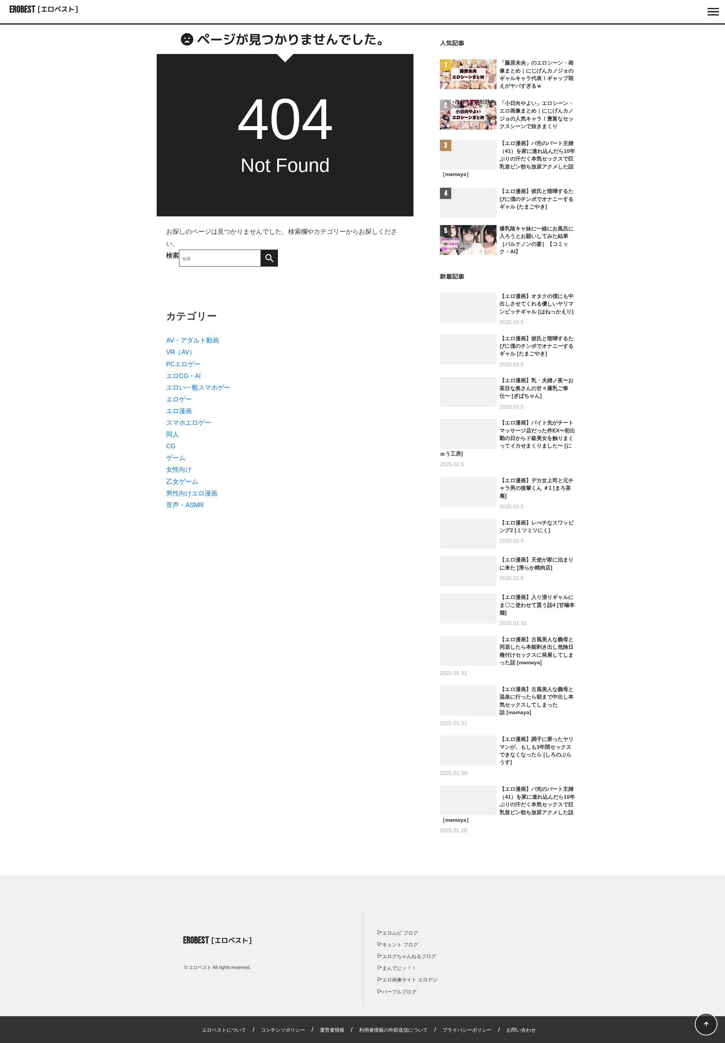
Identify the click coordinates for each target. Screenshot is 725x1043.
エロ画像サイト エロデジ (410, 980)
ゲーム (175, 457)
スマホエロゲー (188, 422)
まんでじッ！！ (399, 968)
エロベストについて (224, 1030)
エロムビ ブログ (400, 933)
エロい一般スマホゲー (198, 387)
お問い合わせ (521, 1030)
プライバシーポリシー (467, 1030)
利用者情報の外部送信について (393, 1030)
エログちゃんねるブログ (409, 956)
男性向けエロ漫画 (192, 493)
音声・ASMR (185, 505)
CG (171, 446)
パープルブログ (399, 992)
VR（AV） (181, 352)
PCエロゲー (183, 364)
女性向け (179, 469)
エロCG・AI (183, 376)
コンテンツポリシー (283, 1030)
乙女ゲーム (182, 481)
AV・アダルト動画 (192, 340)
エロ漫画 (179, 411)
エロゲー (179, 399)
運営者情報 (332, 1030)
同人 (172, 434)
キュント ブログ (400, 944)
